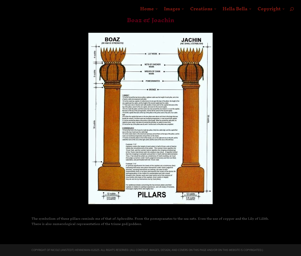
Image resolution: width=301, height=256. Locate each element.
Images (172, 10)
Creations (201, 10)
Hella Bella (235, 10)
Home (147, 10)
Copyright (269, 10)
